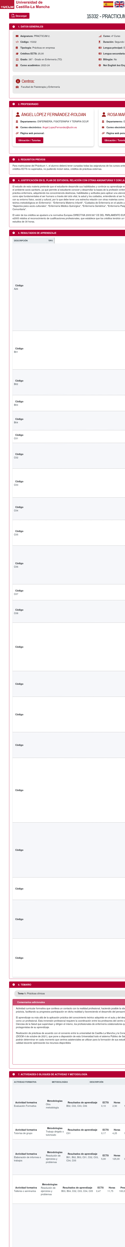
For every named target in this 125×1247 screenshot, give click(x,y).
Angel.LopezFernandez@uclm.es (59, 127)
